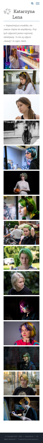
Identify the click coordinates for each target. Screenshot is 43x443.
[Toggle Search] (32, 3)
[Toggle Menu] (38, 3)
